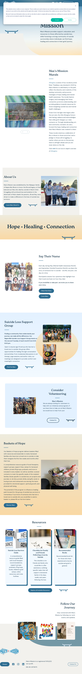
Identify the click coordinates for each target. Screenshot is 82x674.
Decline (70, 20)
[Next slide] (27, 131)
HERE (54, 148)
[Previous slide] (22, 131)
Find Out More (11, 367)
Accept (57, 20)
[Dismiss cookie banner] (75, 6)
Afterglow (52, 83)
